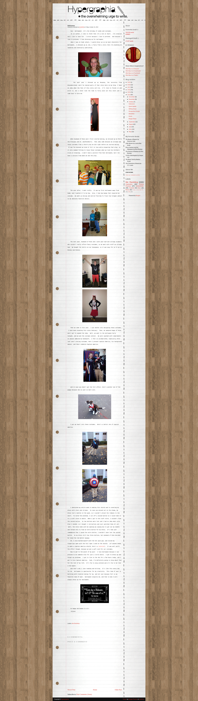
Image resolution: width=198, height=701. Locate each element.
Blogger (138, 195)
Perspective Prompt (134, 111)
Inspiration (129, 184)
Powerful (131, 188)
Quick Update (132, 106)
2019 (129, 82)
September (132, 122)
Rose (139, 188)
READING (131, 114)
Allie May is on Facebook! (133, 73)
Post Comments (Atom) (84, 694)
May (130, 131)
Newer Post (71, 690)
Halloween (132, 104)
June (130, 129)
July (130, 126)
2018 (129, 85)
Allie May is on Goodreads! (133, 71)
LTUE (129, 191)
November (132, 99)
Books (127, 190)
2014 (129, 94)
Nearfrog (141, 699)
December (132, 97)
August (131, 124)
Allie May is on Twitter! (132, 75)
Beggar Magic (133, 118)
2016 (129, 89)
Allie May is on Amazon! (132, 69)
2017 (129, 87)
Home (95, 690)
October (131, 102)
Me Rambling (76, 623)
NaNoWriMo (140, 186)
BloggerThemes (133, 699)
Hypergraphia (65, 699)
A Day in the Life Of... (138, 189)
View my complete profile (133, 175)
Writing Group (132, 109)
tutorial (101, 546)
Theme (125, 699)
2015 (129, 92)
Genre (130, 116)
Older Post (118, 690)
